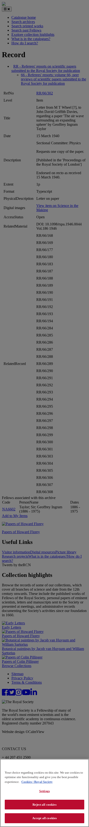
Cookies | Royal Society (37, 782)
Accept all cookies (44, 818)
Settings (44, 791)
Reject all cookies (44, 804)
